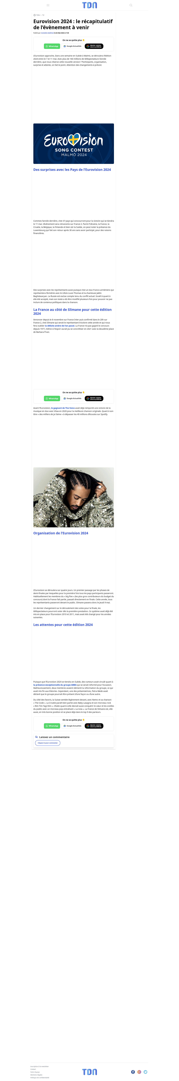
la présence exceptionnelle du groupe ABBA (55, 684)
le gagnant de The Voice (63, 408)
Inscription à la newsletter (39, 1066)
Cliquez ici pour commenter (48, 743)
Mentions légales (36, 1075)
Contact (33, 1069)
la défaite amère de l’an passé (59, 325)
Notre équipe (35, 1072)
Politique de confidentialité (39, 1078)
